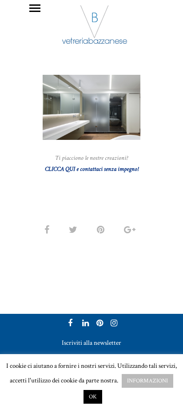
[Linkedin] (84, 324)
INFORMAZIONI (147, 381)
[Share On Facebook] (48, 230)
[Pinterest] (98, 324)
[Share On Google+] (131, 230)
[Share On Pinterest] (102, 230)
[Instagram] (112, 324)
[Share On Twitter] (75, 230)
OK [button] (93, 397)
